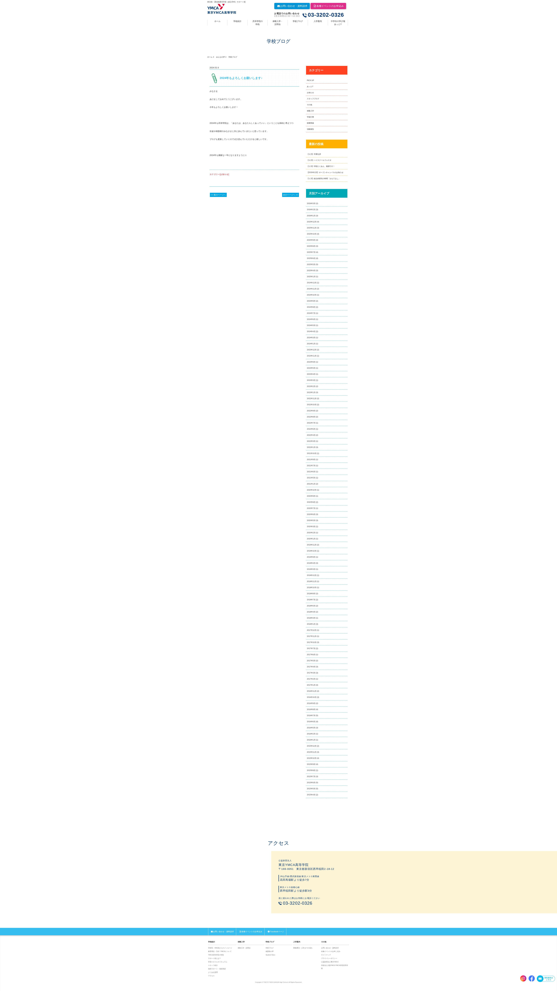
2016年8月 (311, 709)
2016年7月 (311, 716)
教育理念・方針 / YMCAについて (220, 951)
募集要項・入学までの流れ (302, 948)
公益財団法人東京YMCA (329, 962)
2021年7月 (311, 466)
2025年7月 (311, 252)
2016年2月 (311, 734)
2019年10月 (312, 551)
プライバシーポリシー (329, 958)
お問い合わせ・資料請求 (293, 6)
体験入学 (310, 111)
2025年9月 (311, 240)
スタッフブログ (313, 99)
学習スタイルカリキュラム (217, 962)
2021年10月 (312, 453)
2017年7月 (311, 648)
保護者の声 (270, 951)
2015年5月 (311, 789)
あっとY (310, 86)
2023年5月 (311, 368)
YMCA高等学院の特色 (216, 955)
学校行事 (310, 117)
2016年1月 (311, 740)
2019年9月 (311, 557)
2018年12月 (312, 575)
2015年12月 (312, 746)
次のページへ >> (290, 195)
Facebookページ (277, 931)
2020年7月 (311, 508)
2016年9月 (311, 703)
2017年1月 (311, 685)
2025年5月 (311, 264)
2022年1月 (311, 447)
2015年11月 (312, 752)
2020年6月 (311, 514)
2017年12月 (312, 630)
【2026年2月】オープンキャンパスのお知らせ (325, 172)
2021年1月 (311, 484)
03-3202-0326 (326, 14)
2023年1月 (311, 392)
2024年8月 (311, 307)
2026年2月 (311, 210)
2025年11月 (312, 228)
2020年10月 (312, 490)
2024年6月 (311, 319)
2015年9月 (311, 764)
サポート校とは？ (214, 958)
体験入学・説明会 (278, 22)
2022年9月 (311, 411)
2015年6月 (311, 783)
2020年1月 (311, 539)
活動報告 (310, 129)
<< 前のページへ (218, 195)
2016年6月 (311, 722)
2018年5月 (311, 606)
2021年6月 (311, 472)
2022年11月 (312, 399)
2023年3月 (311, 380)
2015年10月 (312, 758)
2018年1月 (311, 624)
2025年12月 (312, 222)
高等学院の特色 (258, 22)
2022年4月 (311, 435)
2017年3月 (311, 673)
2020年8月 (311, 502)
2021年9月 (311, 459)
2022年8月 (311, 417)
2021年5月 (311, 478)
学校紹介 (237, 21)
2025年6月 (311, 258)
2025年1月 (311, 277)
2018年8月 (311, 594)
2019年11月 (312, 545)
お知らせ (310, 93)
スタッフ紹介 (213, 965)
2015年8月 (311, 770)
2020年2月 (311, 533)
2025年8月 (311, 246)
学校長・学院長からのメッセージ (220, 948)
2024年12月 (312, 283)
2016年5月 (311, 728)
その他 (309, 105)
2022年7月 (311, 423)
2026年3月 (311, 203)
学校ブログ (298, 21)
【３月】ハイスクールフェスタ (319, 160)
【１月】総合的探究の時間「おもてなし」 (323, 179)
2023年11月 (312, 356)
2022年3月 (311, 441)
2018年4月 (311, 612)
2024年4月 (311, 331)
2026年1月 (311, 216)
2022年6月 (311, 429)
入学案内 (318, 21)
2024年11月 (312, 289)
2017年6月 (311, 655)
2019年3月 (311, 569)
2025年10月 (312, 234)
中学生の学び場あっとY (338, 22)
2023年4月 (311, 374)
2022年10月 (312, 405)
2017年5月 (311, 661)
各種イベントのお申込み (330, 6)
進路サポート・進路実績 (217, 969)
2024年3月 (311, 338)
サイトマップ (326, 955)
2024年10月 (312, 295)
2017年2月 (311, 679)
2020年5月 (311, 520)
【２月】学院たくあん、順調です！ (321, 166)
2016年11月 (312, 691)
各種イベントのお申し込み (330, 951)
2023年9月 (311, 362)
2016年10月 (312, 697)
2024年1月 (311, 344)
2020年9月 (311, 496)
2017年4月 (311, 667)
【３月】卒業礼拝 (314, 154)
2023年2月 (311, 386)
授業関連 (310, 123)
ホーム (217, 21)
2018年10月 (312, 588)
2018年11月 (312, 581)
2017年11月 (312, 636)
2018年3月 (311, 618)
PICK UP (310, 80)
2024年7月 (311, 313)
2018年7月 (311, 600)
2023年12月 (312, 350)
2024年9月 (311, 301)
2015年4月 (311, 795)
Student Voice (270, 955)
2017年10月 (312, 642)
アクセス (211, 976)
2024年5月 (311, 325)
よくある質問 (213, 972)
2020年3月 (311, 527)
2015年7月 (311, 776)
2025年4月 (311, 271)
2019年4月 (311, 563)
